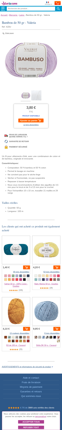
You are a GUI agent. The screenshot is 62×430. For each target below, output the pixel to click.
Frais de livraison (31, 382)
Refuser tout (31, 427)
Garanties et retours (31, 391)
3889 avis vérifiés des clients (41, 408)
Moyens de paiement (31, 387)
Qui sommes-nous (31, 396)
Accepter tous (31, 422)
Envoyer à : (49, 4)
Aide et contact (31, 377)
